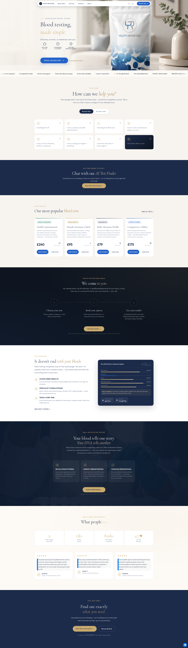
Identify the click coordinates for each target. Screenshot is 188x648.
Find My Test (142, 3)
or (76, 60)
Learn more (54, 252)
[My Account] (133, 3)
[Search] (129, 3)
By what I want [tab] (101, 111)
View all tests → (148, 211)
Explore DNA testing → (94, 490)
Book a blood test (52, 60)
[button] (48, 126)
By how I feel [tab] (86, 111)
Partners (80, 3)
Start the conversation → (94, 186)
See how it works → (94, 329)
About (89, 3)
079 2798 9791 (89, 635)
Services (71, 3)
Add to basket (42, 252)
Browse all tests (106, 629)
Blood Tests (61, 3)
